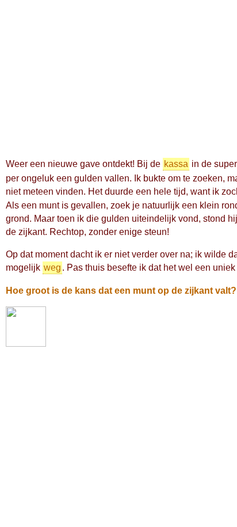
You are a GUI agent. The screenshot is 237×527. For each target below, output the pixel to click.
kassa (176, 164)
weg (52, 267)
